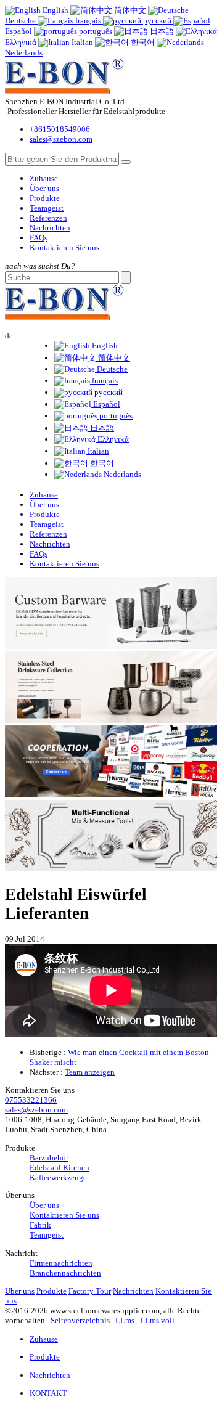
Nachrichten (50, 227)
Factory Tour (89, 1290)
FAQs (38, 237)
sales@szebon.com (61, 139)
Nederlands (121, 474)
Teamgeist (47, 208)
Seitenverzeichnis (80, 1320)
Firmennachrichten (61, 1263)
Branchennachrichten (65, 1273)
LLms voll (157, 1320)
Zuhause (44, 178)
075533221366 (31, 1099)
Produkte (45, 198)
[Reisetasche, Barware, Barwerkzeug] (111, 868)
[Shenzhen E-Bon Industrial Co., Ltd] (72, 91)
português (115, 415)
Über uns (44, 188)
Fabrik (40, 1225)
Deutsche (111, 368)
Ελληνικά (112, 439)
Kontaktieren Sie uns (64, 247)
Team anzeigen (90, 1072)
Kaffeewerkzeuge (58, 1177)
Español (105, 404)
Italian (97, 450)
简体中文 (113, 357)
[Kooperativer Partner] (111, 794)
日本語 (101, 428)
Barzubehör (49, 1157)
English (104, 345)
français (104, 380)
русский (107, 392)
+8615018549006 (60, 129)
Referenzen (48, 217)
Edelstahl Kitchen (59, 1167)
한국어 (101, 463)
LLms (124, 1320)
